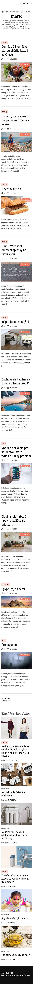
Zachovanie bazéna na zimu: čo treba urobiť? (15, 381)
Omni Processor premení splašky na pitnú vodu (13, 250)
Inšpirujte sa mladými (15, 322)
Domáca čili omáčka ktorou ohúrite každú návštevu (14, 50)
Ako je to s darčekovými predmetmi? (13, 794)
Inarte (16, 16)
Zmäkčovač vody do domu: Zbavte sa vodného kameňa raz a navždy (15, 878)
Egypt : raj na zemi (13, 589)
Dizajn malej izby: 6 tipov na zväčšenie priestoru (13, 520)
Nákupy (4, 112)
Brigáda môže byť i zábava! (14, 918)
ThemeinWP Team (24, 975)
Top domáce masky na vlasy (15, 954)
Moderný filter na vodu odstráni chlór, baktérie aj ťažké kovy (14, 835)
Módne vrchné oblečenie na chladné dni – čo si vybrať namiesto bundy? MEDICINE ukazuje (15, 751)
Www (4, 443)
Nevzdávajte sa (11, 189)
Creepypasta (9, 645)
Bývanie (4, 42)
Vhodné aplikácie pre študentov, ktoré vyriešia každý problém (16, 452)
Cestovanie (5, 584)
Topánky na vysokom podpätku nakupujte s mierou (15, 120)
